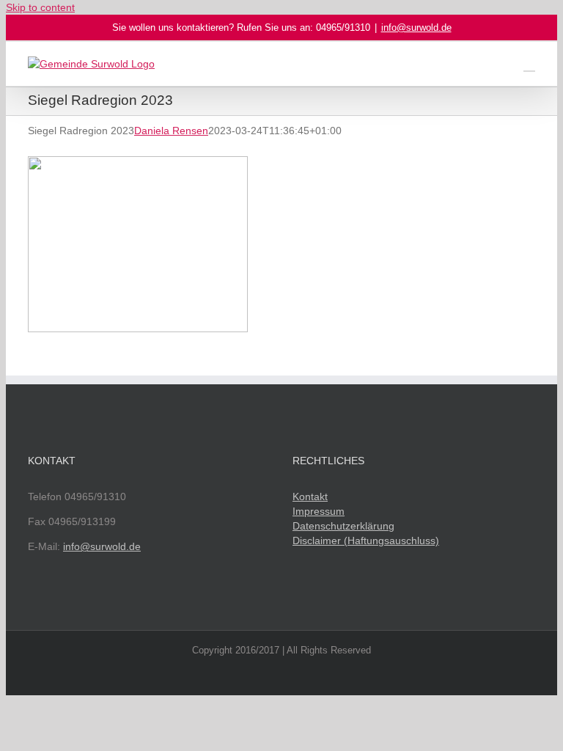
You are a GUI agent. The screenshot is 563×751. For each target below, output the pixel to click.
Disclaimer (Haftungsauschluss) (365, 540)
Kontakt (310, 496)
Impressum (318, 511)
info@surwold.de (416, 27)
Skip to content (40, 7)
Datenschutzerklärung (343, 526)
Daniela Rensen (171, 130)
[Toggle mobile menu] (529, 64)
